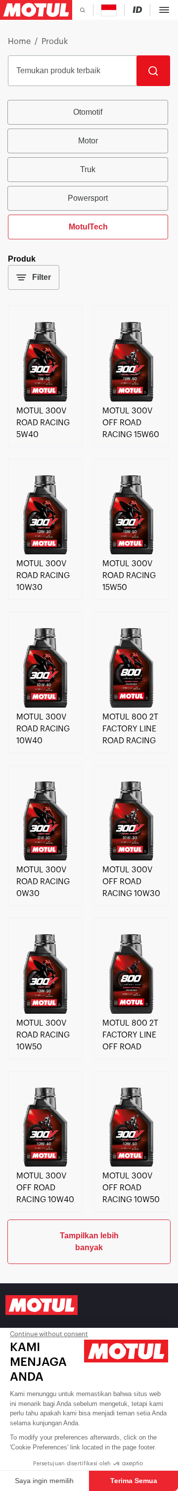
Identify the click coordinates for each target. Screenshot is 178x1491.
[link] (45, 399)
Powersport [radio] (88, 198)
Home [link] (19, 41)
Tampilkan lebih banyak (89, 1241)
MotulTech (88, 227)
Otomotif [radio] (87, 112)
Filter (41, 277)
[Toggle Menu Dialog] (164, 10)
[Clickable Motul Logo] (36, 10)
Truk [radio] (87, 169)
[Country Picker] (109, 10)
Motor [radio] (88, 140)
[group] (89, 169)
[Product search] (82, 10)
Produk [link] (55, 41)
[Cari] (153, 70)
